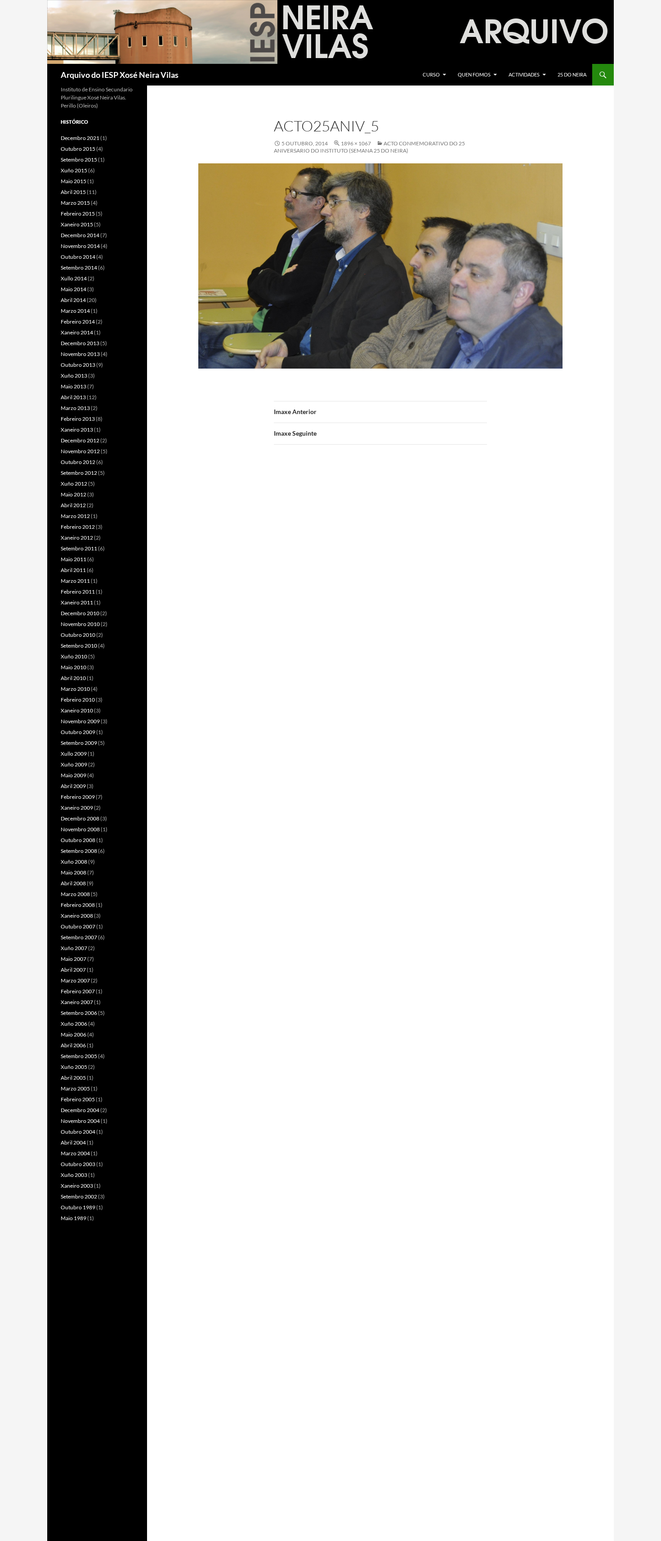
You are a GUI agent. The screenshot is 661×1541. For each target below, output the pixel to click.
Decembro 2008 (80, 818)
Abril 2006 (73, 1045)
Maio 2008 (73, 872)
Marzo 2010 (75, 688)
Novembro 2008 (80, 829)
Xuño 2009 (74, 764)
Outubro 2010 (78, 634)
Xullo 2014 (74, 278)
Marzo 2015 (75, 202)
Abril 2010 (73, 678)
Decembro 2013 (80, 343)
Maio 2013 (73, 386)
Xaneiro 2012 (77, 537)
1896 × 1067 (356, 143)
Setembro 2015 (79, 159)
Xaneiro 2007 (77, 1002)
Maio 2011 (73, 559)
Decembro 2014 (80, 235)
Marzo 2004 (75, 1153)
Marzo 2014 (75, 310)
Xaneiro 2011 (77, 602)
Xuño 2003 (74, 1175)
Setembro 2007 (79, 937)
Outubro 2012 (78, 462)
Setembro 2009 (79, 742)
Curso (431, 74)
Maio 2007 (73, 958)
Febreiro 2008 (78, 904)
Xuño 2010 (74, 656)
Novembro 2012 (80, 451)
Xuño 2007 (74, 948)
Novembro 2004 (80, 1120)
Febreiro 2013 (78, 418)
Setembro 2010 (79, 645)
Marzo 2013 (75, 408)
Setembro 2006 (79, 1012)
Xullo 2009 (74, 753)
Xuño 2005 (74, 1066)
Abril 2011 (73, 570)
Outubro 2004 (78, 1131)
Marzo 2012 (75, 516)
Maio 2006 (73, 1034)
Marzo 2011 (75, 580)
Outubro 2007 (78, 926)
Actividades (524, 74)
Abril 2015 (73, 192)
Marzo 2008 (75, 894)
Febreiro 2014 (78, 321)
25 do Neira (572, 74)
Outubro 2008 (78, 840)
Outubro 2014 (78, 256)
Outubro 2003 (78, 1164)
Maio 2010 (73, 667)
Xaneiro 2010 (77, 710)
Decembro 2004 (80, 1110)
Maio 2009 (73, 775)
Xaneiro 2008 (77, 915)
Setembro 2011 (79, 548)
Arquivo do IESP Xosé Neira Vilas (120, 75)
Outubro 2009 (78, 732)
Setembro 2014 (79, 267)
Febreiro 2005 (78, 1099)
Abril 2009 (73, 786)
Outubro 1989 (78, 1207)
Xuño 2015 (74, 170)
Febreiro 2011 (78, 591)
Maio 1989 (73, 1218)
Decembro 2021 (80, 138)
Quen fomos (474, 74)
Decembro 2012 (80, 440)
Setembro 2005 (79, 1056)
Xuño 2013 (74, 375)
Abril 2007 (73, 969)
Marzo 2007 (75, 980)
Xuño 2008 (74, 861)
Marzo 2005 (75, 1088)
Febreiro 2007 (78, 991)
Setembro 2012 (79, 472)
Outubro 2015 (78, 148)
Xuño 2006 (74, 1023)
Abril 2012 (73, 505)
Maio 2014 (73, 289)
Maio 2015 (73, 181)
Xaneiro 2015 (77, 224)
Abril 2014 (73, 300)
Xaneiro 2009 (77, 807)
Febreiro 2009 (78, 796)
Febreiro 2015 (78, 213)
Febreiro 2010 (78, 699)
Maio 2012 (73, 494)
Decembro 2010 (80, 613)
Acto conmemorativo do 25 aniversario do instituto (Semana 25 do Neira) (369, 147)
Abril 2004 (73, 1142)
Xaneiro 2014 (77, 332)
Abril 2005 (73, 1077)
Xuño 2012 (74, 483)
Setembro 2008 (79, 850)
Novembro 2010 (80, 624)
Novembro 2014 (80, 246)
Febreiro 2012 (78, 526)
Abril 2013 (73, 397)
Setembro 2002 (79, 1196)
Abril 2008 (73, 883)
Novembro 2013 (80, 354)
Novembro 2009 (80, 721)
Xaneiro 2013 (77, 429)
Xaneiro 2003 (77, 1185)
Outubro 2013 (78, 364)
